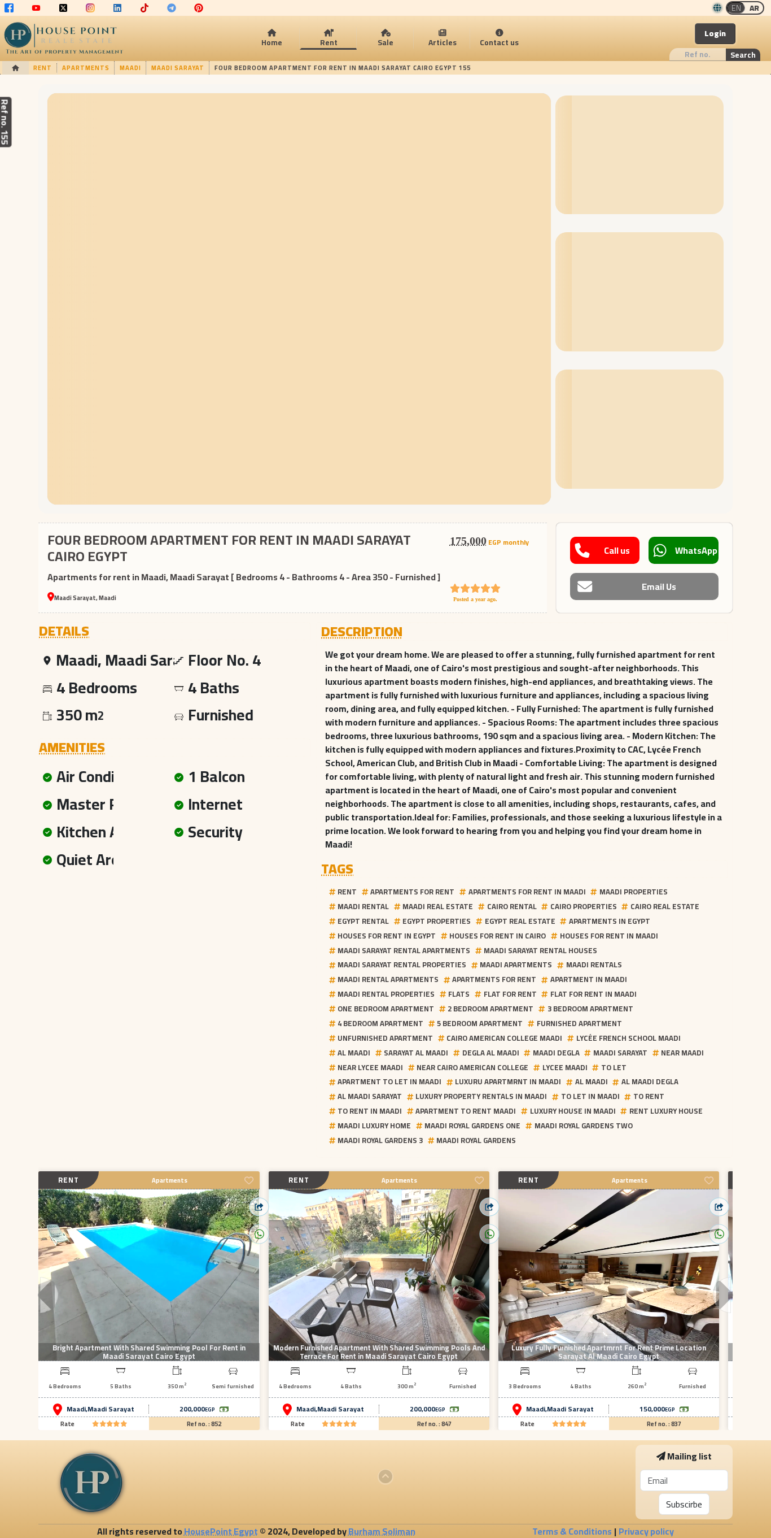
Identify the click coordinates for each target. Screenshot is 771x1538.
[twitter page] (63, 7)
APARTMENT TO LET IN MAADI (389, 1081)
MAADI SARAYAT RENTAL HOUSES (540, 950)
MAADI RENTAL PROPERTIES (386, 994)
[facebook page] (9, 7)
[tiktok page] (144, 7)
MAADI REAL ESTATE (437, 906)
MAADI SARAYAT (620, 1052)
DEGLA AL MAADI (490, 1052)
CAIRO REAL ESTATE (664, 906)
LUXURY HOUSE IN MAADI (573, 1111)
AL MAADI (354, 1052)
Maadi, (77, 1409)
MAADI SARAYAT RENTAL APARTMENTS (404, 950)
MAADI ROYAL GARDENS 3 (380, 1140)
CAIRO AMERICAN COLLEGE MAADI (504, 1038)
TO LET (614, 1067)
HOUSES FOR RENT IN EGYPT (387, 935)
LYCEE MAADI (565, 1067)
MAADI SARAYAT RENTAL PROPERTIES (402, 964)
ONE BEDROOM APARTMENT (386, 1008)
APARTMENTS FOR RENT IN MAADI (527, 891)
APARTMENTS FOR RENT (412, 891)
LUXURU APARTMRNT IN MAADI (508, 1081)
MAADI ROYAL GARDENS (476, 1140)
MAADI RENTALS (594, 964)
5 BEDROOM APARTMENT (480, 1023)
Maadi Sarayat (110, 1409)
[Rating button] (109, 1424)
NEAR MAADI (682, 1052)
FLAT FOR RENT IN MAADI (593, 994)
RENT (347, 891)
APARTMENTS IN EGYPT (609, 921)
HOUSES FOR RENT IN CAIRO (497, 935)
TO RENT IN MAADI (370, 1111)
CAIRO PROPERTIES (583, 906)
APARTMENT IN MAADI (588, 979)
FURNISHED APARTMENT (579, 1023)
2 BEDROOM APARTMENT (490, 1008)
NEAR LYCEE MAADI (370, 1067)
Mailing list (689, 1456)
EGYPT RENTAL (363, 921)
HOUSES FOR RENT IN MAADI (609, 935)
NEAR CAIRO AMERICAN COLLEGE (472, 1067)
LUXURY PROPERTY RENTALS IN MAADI (481, 1096)
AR (754, 8)
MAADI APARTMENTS (516, 964)
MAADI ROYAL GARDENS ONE (472, 1125)
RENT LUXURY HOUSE (666, 1111)
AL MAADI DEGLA (649, 1081)
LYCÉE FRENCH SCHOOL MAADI (628, 1038)
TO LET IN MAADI (590, 1096)
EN (736, 8)
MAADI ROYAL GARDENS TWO (584, 1125)
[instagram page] (90, 7)
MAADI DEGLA (556, 1052)
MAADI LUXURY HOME (374, 1125)
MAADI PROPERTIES (633, 891)
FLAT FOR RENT (510, 994)
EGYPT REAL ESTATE (520, 921)
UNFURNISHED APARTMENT (385, 1038)
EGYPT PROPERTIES (436, 921)
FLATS (459, 994)
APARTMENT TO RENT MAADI (465, 1111)
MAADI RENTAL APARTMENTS (388, 979)
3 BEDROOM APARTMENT (590, 1008)
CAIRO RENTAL (512, 906)
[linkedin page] (117, 7)
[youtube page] (36, 7)
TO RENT (648, 1096)
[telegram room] (171, 7)
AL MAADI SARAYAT (370, 1096)
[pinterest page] (198, 7)
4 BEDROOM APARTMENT (380, 1023)
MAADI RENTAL (363, 906)
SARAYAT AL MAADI (416, 1052)
